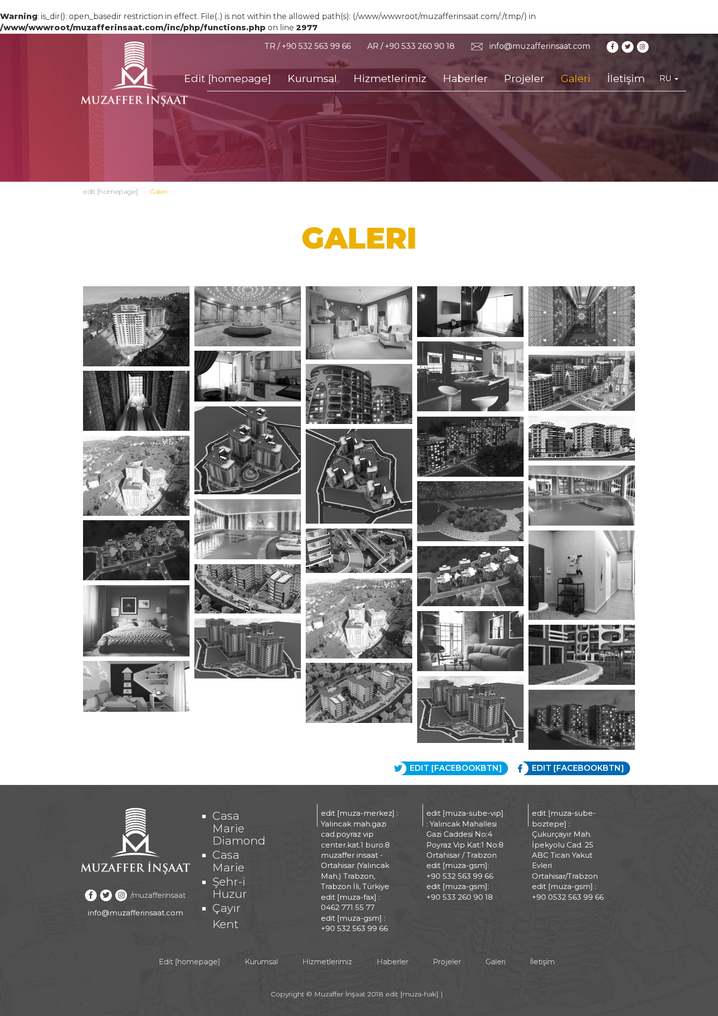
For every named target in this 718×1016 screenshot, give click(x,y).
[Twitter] (628, 46)
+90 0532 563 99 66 (568, 897)
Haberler (465, 78)
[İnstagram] (643, 46)
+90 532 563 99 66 (316, 46)
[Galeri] (134, 73)
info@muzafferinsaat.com (539, 46)
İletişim (626, 78)
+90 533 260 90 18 (420, 46)
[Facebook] (613, 46)
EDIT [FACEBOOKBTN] (578, 768)
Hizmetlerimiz (390, 78)
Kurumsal (312, 78)
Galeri (576, 78)
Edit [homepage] (227, 78)
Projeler (524, 78)
